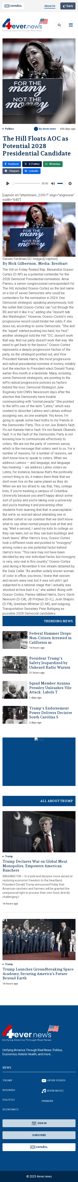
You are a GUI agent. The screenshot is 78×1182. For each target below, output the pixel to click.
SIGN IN (42, 1123)
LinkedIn (33, 171)
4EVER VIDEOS (56, 1080)
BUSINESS (8, 1090)
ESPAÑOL (16, 6)
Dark (69, 6)
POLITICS (8, 1099)
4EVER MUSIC (55, 1090)
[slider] (26, 183)
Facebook (13, 164)
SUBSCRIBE (39, 1135)
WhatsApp (54, 164)
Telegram (13, 171)
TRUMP (7, 1080)
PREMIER (47, 1101)
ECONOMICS (10, 1109)
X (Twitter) (34, 164)
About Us (49, 6)
